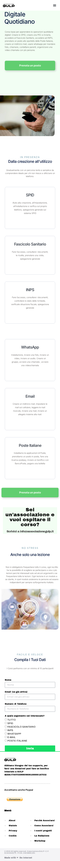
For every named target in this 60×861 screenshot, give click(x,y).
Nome (8, 680)
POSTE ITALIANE (17, 740)
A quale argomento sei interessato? (25, 716)
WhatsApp (30, 347)
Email (30, 396)
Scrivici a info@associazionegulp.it (30, 531)
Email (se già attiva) (16, 692)
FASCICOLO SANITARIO (21, 727)
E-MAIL (11, 737)
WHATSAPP (14, 734)
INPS (30, 289)
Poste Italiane (30, 445)
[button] (54, 5)
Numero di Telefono (16, 704)
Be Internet (26, 858)
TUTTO (11, 720)
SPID (30, 195)
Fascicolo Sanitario (30, 244)
